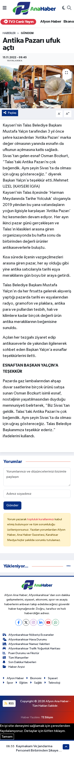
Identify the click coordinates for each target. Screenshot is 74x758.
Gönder (12, 505)
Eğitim (24, 682)
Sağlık (38, 682)
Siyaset (53, 678)
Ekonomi (35, 678)
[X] (26, 622)
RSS (11, 703)
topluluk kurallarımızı (41, 519)
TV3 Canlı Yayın (21, 22)
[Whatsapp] (55, 622)
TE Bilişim (47, 717)
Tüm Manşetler (18, 657)
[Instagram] (33, 622)
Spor (10, 682)
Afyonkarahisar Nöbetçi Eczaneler (31, 634)
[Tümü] (69, 566)
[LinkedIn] (40, 622)
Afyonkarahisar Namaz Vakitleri (29, 644)
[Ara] (69, 8)
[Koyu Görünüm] (63, 8)
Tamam (7, 736)
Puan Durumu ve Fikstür (23, 653)
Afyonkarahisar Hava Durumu (27, 639)
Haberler (9, 33)
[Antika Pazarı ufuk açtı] (37, 86)
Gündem (27, 33)
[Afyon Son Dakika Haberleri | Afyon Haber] (34, 8)
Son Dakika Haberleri (22, 662)
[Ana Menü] (5, 8)
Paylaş (12, 112)
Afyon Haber (50, 21)
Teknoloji (54, 682)
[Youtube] (48, 622)
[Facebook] (18, 622)
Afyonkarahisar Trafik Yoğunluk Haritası (34, 648)
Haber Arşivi (16, 666)
